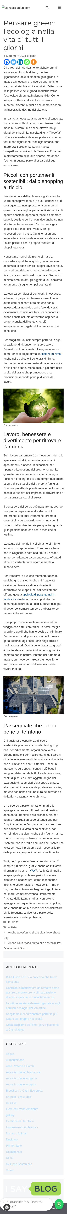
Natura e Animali (16, 1133)
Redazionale (14, 1151)
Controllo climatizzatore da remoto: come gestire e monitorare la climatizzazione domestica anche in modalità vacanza (32, 992)
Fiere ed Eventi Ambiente (22, 1109)
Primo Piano (14, 1145)
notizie (12, 927)
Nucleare (12, 1139)
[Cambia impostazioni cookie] (6, 1207)
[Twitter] (13, 62)
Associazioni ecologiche (21, 1078)
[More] (34, 62)
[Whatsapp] (27, 62)
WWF (33, 870)
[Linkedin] (20, 62)
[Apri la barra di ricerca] (47, 7)
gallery (10, 1115)
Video (9, 1170)
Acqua (10, 1054)
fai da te (13, 922)
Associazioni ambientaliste (23, 1072)
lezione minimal (51, 353)
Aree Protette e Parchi (20, 1066)
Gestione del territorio (20, 1121)
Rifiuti (9, 1157)
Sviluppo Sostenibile (19, 1164)
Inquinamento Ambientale (22, 1127)
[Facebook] (7, 62)
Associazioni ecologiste (21, 1084)
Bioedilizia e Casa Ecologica (24, 1090)
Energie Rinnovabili (18, 1096)
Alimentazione (15, 1060)
